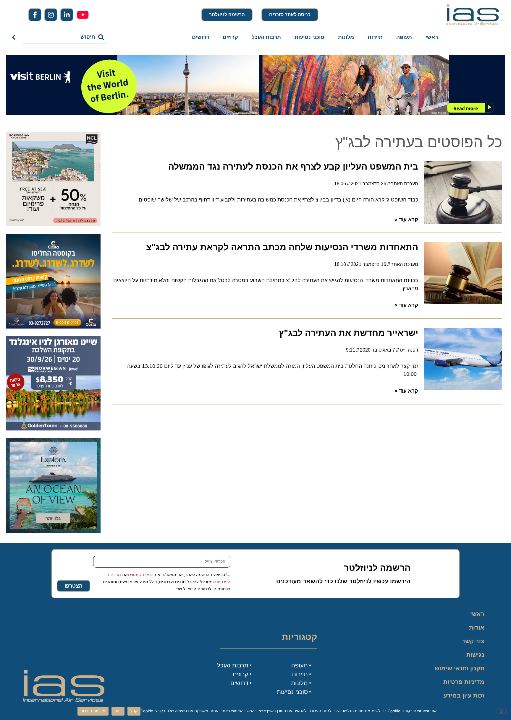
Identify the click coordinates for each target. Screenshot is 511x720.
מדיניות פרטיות (463, 682)
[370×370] (53, 429)
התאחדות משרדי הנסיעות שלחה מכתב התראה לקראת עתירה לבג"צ (282, 247)
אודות (476, 627)
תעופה (404, 37)
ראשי (432, 37)
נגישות (475, 654)
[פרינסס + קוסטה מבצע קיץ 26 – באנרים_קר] (53, 327)
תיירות (375, 37)
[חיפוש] (15, 37)
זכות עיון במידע (464, 695)
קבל (134, 710)
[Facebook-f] (34, 14)
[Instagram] (50, 14)
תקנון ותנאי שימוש (459, 668)
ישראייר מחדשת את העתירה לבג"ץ (348, 333)
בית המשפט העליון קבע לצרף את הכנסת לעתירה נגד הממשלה (293, 166)
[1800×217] (255, 113)
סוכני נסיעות (309, 37)
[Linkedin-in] (66, 14)
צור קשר (473, 641)
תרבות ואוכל (266, 37)
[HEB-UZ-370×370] (53, 224)
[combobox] (65, 37)
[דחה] (502, 711)
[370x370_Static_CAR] (53, 531)
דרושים (200, 37)
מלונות (346, 37)
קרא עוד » (406, 219)
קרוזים (230, 37)
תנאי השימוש (141, 574)
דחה (118, 710)
